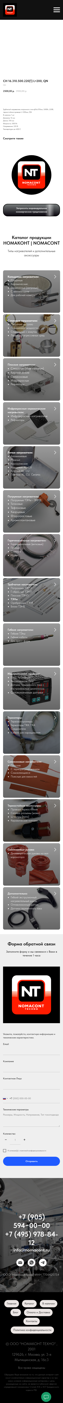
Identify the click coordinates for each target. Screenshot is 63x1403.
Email (6, 1044)
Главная (11, 1303)
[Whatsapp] (31, 1262)
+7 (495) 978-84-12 (31, 1238)
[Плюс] (24, 1140)
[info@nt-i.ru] (20, 1262)
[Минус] (6, 1140)
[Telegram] (43, 1262)
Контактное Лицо (12, 1078)
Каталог (29, 1303)
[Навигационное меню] (57, 9)
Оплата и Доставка (38, 1312)
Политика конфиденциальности (32, 1330)
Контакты (31, 1321)
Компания (8, 1061)
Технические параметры (16, 1109)
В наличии (48, 1303)
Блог (15, 1312)
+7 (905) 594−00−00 (31, 1221)
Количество (9, 1133)
